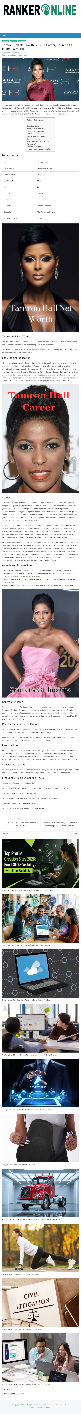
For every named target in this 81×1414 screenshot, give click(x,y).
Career (5, 41)
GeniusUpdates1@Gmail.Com (40, 1407)
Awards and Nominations (36, 136)
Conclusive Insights (34, 146)
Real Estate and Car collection (38, 141)
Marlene (7, 52)
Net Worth (16, 342)
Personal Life (31, 144)
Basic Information (33, 126)
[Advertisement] (40, 25)
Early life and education (35, 131)
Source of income (33, 139)
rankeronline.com (57, 1405)
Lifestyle (22, 41)
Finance (13, 41)
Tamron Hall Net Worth (35, 129)
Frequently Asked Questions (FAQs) (40, 149)
